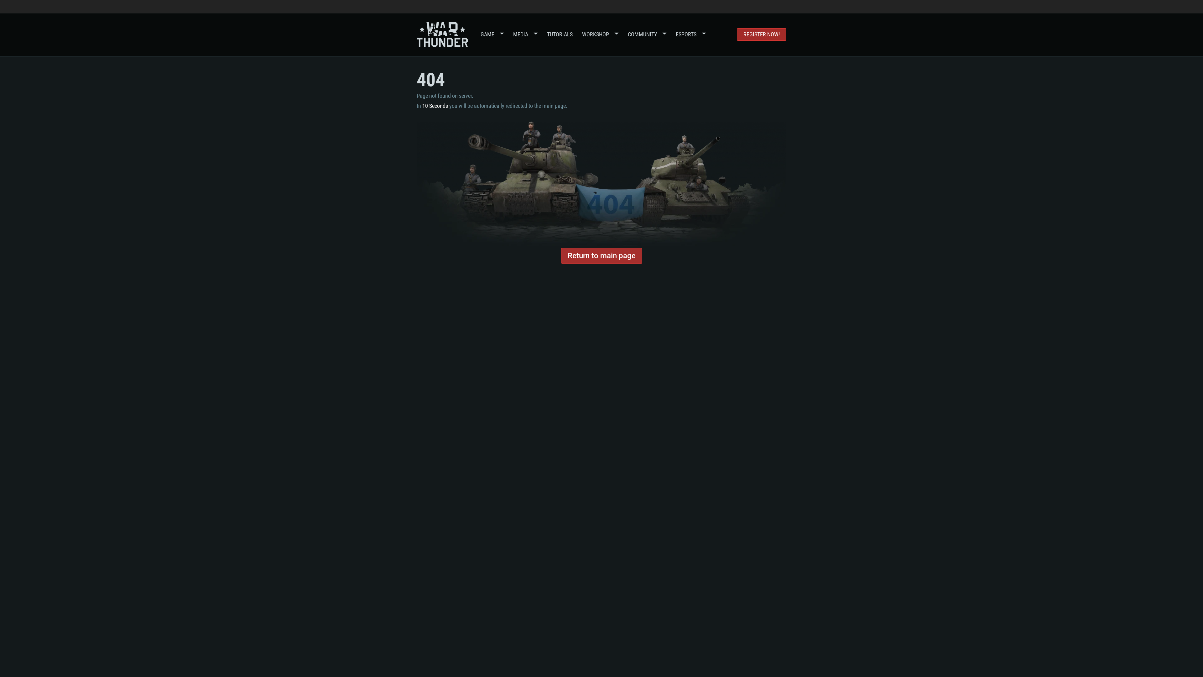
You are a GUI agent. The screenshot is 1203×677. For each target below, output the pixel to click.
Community (642, 34)
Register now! (761, 34)
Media (520, 34)
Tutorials (560, 34)
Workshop (595, 34)
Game (487, 34)
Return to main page (602, 255)
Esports (686, 34)
